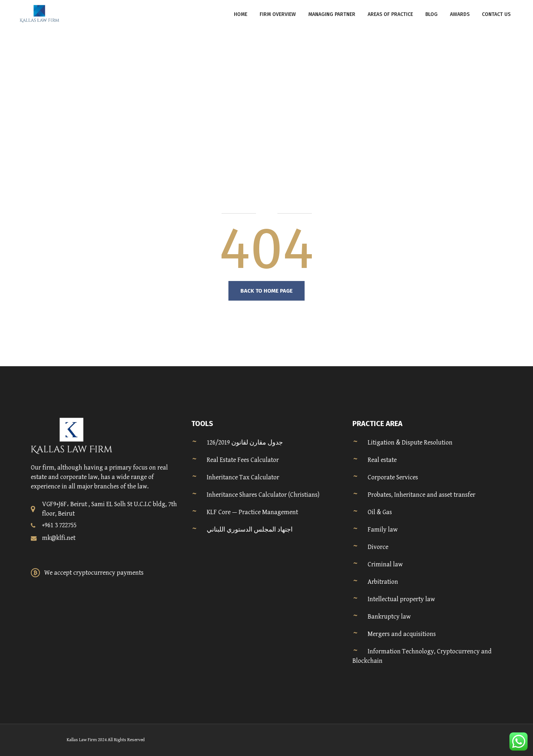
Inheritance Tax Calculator (243, 477)
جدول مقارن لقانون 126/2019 (245, 442)
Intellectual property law (401, 599)
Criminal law (385, 564)
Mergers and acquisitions (402, 634)
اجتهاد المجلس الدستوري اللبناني (250, 529)
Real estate (382, 460)
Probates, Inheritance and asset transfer (421, 495)
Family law (383, 529)
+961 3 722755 (59, 525)
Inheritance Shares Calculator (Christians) (263, 495)
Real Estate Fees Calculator (243, 460)
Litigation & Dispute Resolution (410, 442)
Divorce (378, 547)
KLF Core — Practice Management (252, 512)
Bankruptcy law (389, 616)
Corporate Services (393, 477)
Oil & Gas (380, 512)
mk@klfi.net (58, 538)
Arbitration (383, 582)
